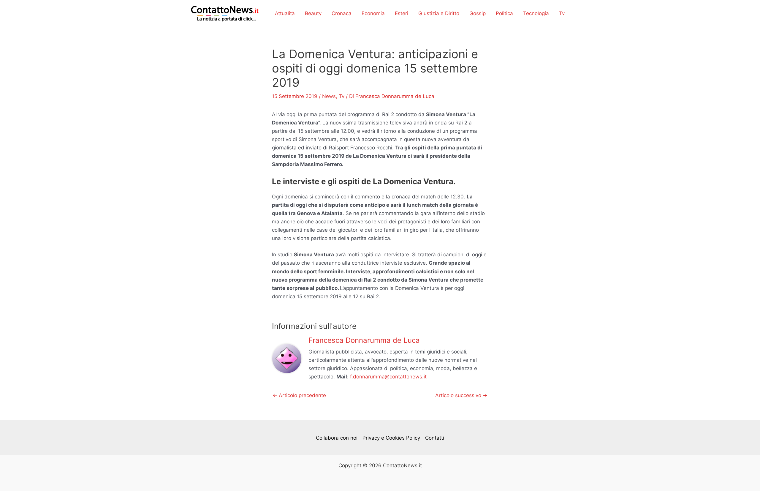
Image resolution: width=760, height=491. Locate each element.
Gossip (477, 13)
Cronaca (342, 13)
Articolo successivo (461, 395)
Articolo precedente (299, 395)
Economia (373, 13)
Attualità (285, 13)
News (329, 96)
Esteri (401, 13)
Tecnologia (536, 13)
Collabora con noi (336, 438)
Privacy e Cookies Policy (391, 438)
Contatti (434, 438)
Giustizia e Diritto (438, 13)
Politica (504, 13)
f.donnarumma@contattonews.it (388, 377)
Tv (562, 13)
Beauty (313, 13)
